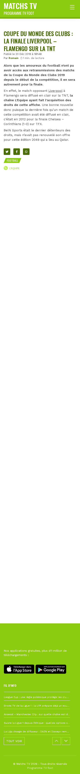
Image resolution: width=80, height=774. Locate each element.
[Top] (69, 765)
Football (12, 160)
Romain (13, 58)
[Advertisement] (40, 363)
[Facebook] (16, 151)
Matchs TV (20, 8)
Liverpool (55, 91)
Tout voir (14, 741)
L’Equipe (14, 168)
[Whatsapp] (26, 151)
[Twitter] (7, 151)
